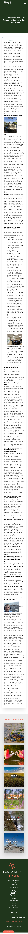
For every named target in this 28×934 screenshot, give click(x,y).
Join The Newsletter (14, 921)
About (14, 898)
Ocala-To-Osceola (14, 907)
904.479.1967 (14, 884)
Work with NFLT (14, 912)
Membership (14, 905)
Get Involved (14, 900)
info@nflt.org (14, 887)
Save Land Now (8, 931)
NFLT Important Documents (14, 910)
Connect (14, 903)
